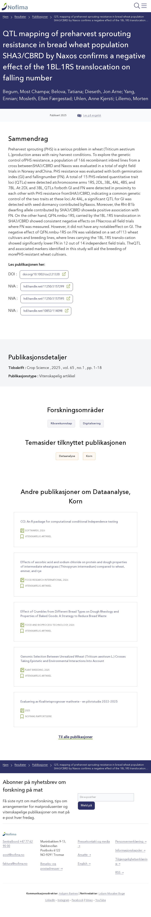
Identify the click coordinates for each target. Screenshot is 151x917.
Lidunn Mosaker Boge (112, 893)
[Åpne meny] (123, 7)
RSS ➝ (119, 872)
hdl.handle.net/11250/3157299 (44, 286)
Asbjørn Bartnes (68, 893)
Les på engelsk (92, 115)
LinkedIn (50, 900)
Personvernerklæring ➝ (130, 841)
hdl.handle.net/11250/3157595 (44, 298)
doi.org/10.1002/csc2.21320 (41, 274)
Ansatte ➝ (84, 855)
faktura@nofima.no (15, 863)
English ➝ (84, 863)
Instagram (63, 900)
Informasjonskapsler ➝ (130, 850)
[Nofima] (49, 6)
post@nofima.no (13, 855)
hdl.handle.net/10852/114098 (43, 311)
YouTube (100, 900)
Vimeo (89, 900)
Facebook (77, 900)
